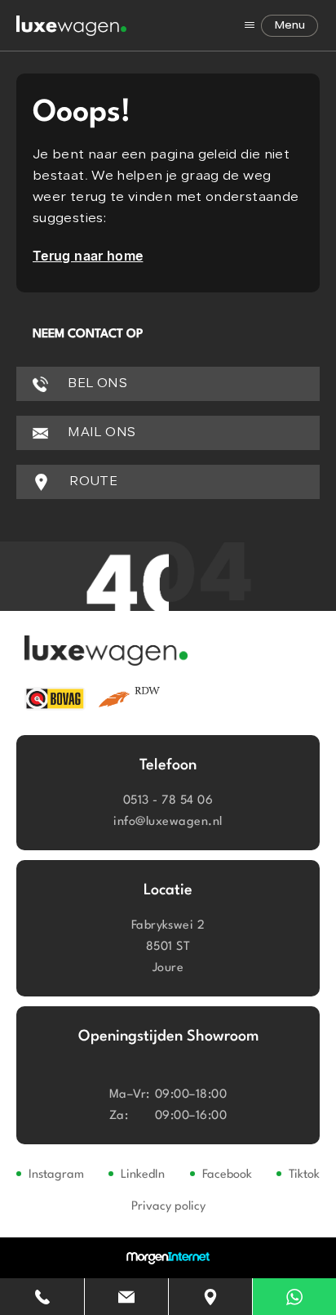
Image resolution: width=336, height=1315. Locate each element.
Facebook (227, 1175)
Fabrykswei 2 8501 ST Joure (168, 947)
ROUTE (91, 481)
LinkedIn (143, 1175)
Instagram (56, 1175)
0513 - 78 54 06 (168, 801)
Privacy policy (168, 1207)
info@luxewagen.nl (167, 822)
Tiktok (304, 1175)
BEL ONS (95, 383)
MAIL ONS (99, 432)
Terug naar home (88, 255)
